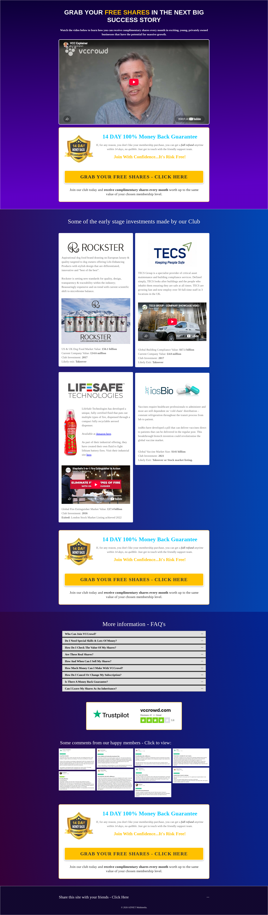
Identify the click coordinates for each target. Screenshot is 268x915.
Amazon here (103, 433)
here (89, 454)
